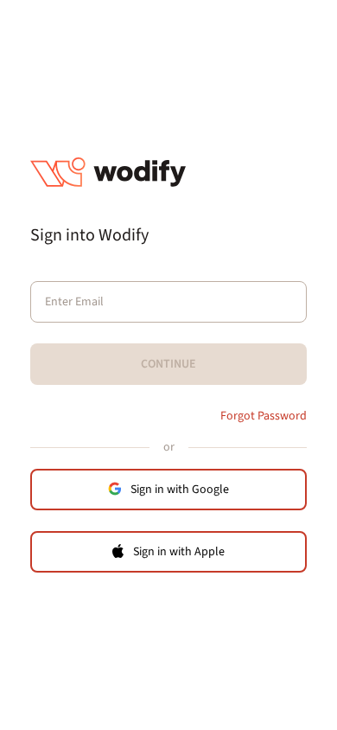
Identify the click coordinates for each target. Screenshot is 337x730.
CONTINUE (168, 364)
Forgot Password (263, 416)
